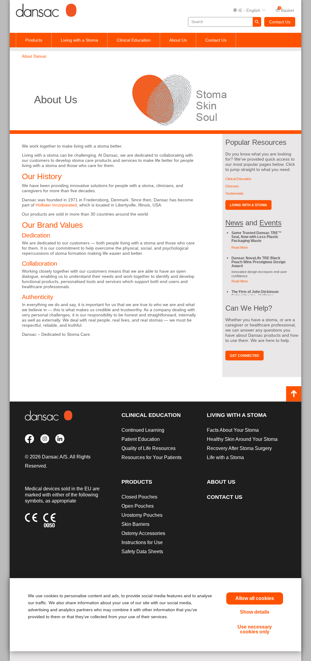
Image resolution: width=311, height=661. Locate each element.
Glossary (232, 186)
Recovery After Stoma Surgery (239, 448)
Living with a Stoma (79, 40)
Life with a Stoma (225, 457)
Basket (286, 10)
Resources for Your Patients (151, 457)
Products (33, 40)
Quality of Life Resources (148, 448)
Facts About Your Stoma (233, 430)
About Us (178, 40)
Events (270, 223)
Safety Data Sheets (142, 551)
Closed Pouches (139, 496)
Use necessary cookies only (255, 629)
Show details (254, 612)
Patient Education (140, 439)
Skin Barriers (135, 524)
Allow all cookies (254, 598)
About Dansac (34, 56)
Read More (239, 247)
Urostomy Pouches (141, 515)
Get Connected (244, 355)
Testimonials (234, 193)
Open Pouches (137, 506)
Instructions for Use (142, 542)
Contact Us (279, 21)
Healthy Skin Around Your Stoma (242, 439)
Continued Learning (142, 430)
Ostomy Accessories (143, 533)
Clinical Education (134, 40)
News (234, 223)
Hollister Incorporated (56, 205)
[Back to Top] (293, 393)
